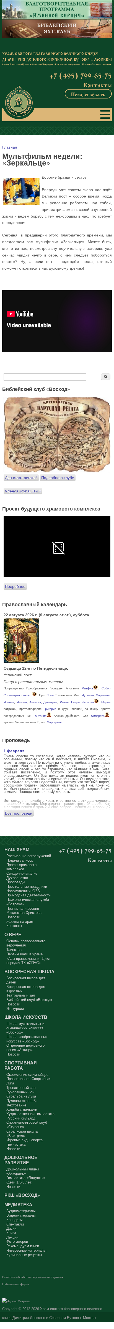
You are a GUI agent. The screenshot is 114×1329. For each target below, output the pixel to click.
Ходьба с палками (21, 1109)
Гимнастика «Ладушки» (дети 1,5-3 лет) (25, 1180)
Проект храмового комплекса (21, 867)
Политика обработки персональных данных (32, 1277)
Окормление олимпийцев (27, 1074)
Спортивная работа (20, 1065)
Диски (11, 1228)
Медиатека (18, 1204)
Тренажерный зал (21, 1088)
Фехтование (16, 1105)
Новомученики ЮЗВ (23, 891)
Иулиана (88, 695)
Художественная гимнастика (30, 1114)
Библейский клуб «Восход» (29, 1000)
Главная (9, 147)
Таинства (14, 950)
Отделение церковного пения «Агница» (25, 1047)
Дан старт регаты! (21, 477)
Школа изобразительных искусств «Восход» (27, 1039)
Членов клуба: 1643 (23, 491)
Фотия (64, 702)
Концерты (14, 1220)
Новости (13, 917)
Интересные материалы (26, 1250)
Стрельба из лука (21, 1096)
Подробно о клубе (57, 477)
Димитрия (50, 702)
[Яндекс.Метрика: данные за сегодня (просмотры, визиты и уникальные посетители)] (16, 1301)
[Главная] (18, 102)
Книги (11, 1233)
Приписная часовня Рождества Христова (24, 910)
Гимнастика (15, 1144)
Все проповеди (18, 813)
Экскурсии (15, 1009)
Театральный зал (20, 995)
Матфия (87, 688)
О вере (12, 934)
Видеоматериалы (20, 1215)
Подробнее (15, 586)
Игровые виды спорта (24, 1140)
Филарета (98, 715)
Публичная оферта (15, 1284)
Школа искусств (25, 1017)
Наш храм (16, 849)
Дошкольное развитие (20, 1160)
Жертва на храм (19, 921)
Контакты (97, 84)
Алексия (35, 702)
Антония (40, 715)
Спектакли (15, 1224)
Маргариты (54, 722)
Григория (50, 709)
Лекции (12, 1237)
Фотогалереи (17, 1241)
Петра (75, 702)
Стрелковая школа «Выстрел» (22, 1133)
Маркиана (103, 695)
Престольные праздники (26, 886)
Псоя (50, 695)
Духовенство (17, 878)
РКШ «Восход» (22, 1195)
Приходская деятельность (28, 895)
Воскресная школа (29, 971)
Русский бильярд (20, 1118)
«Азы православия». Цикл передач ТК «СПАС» (28, 960)
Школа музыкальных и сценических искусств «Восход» (25, 1028)
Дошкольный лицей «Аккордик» (22, 1171)
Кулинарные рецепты (24, 1255)
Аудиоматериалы (20, 1211)
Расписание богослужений (28, 856)
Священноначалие (21, 873)
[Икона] (21, 661)
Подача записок (19, 860)
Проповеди (15, 882)
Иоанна (9, 702)
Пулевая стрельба (21, 1101)
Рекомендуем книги (22, 1246)
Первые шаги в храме (24, 954)
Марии (105, 702)
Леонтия (88, 702)
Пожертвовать (88, 93)
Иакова (22, 702)
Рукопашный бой (20, 1092)
